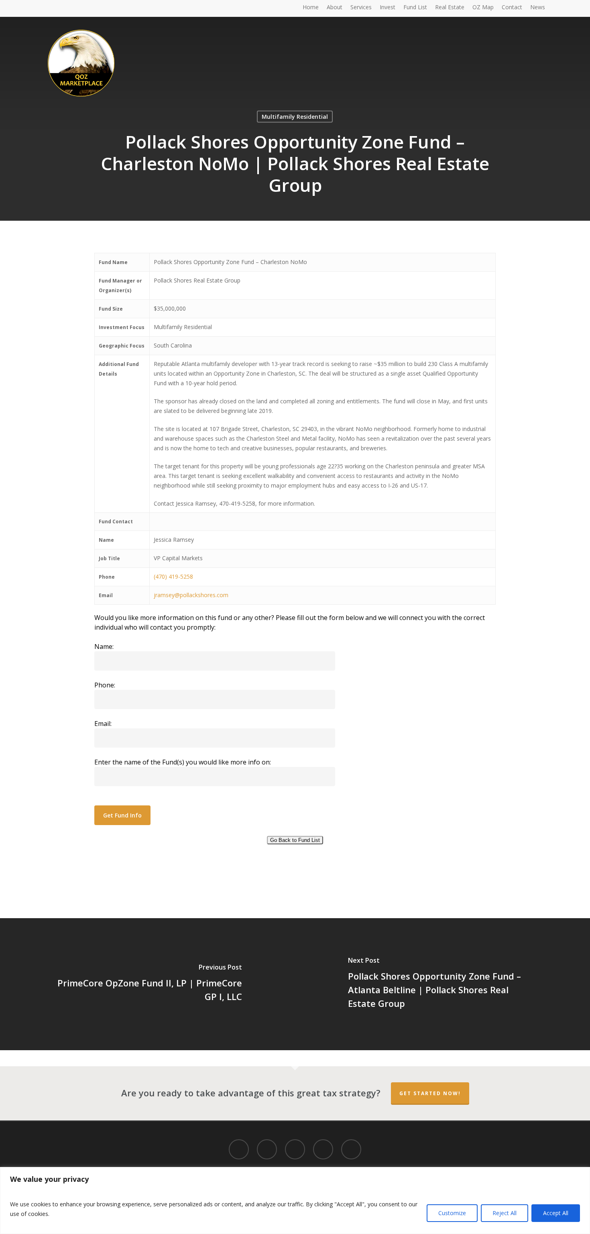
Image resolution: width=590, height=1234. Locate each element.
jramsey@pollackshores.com (191, 595)
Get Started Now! (430, 1093)
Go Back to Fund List (295, 840)
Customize (452, 1213)
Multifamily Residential (295, 116)
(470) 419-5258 (173, 576)
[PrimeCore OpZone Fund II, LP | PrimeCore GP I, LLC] (147, 984)
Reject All (504, 1213)
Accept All (555, 1213)
